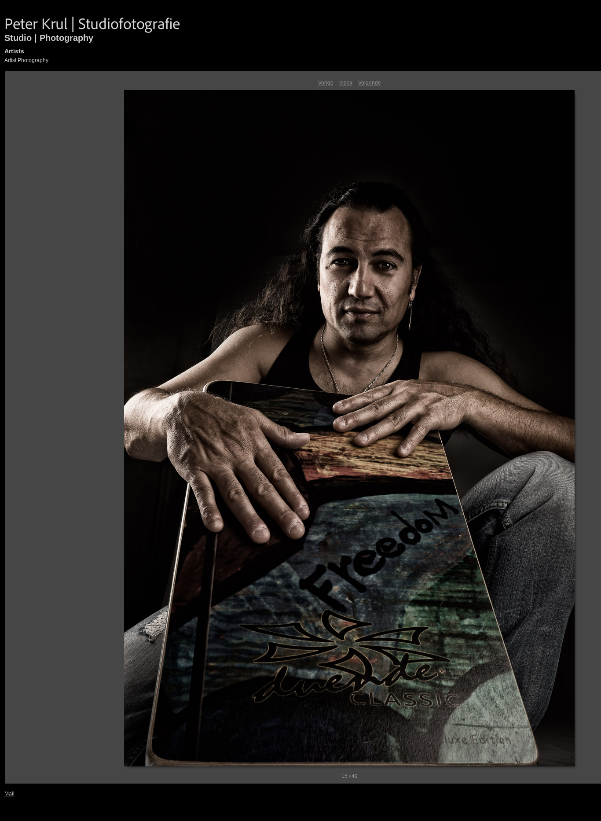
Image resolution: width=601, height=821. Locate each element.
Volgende (369, 83)
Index (345, 83)
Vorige (325, 83)
